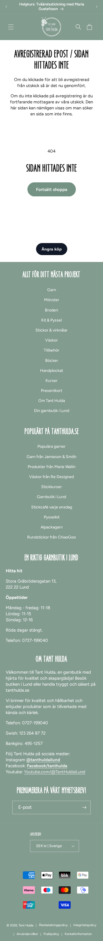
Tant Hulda (26, 925)
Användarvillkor (27, 934)
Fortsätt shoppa (51, 189)
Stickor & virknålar (51, 330)
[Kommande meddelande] (96, 6)
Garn (51, 289)
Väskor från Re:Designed (51, 476)
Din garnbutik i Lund (51, 410)
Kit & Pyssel (51, 320)
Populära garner (51, 446)
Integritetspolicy (84, 925)
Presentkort (51, 390)
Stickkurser (51, 486)
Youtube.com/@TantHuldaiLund (54, 771)
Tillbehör (51, 350)
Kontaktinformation (78, 934)
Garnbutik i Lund (51, 496)
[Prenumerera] (84, 807)
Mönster (51, 299)
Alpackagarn (52, 527)
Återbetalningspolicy (53, 925)
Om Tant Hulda (51, 400)
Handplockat (51, 370)
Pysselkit (52, 517)
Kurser (51, 380)
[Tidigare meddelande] (6, 6)
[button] (11, 27)
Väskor (51, 340)
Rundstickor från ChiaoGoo (51, 537)
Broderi (51, 310)
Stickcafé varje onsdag (51, 507)
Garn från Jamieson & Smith (51, 456)
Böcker (51, 360)
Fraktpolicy (51, 934)
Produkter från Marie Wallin (52, 466)
